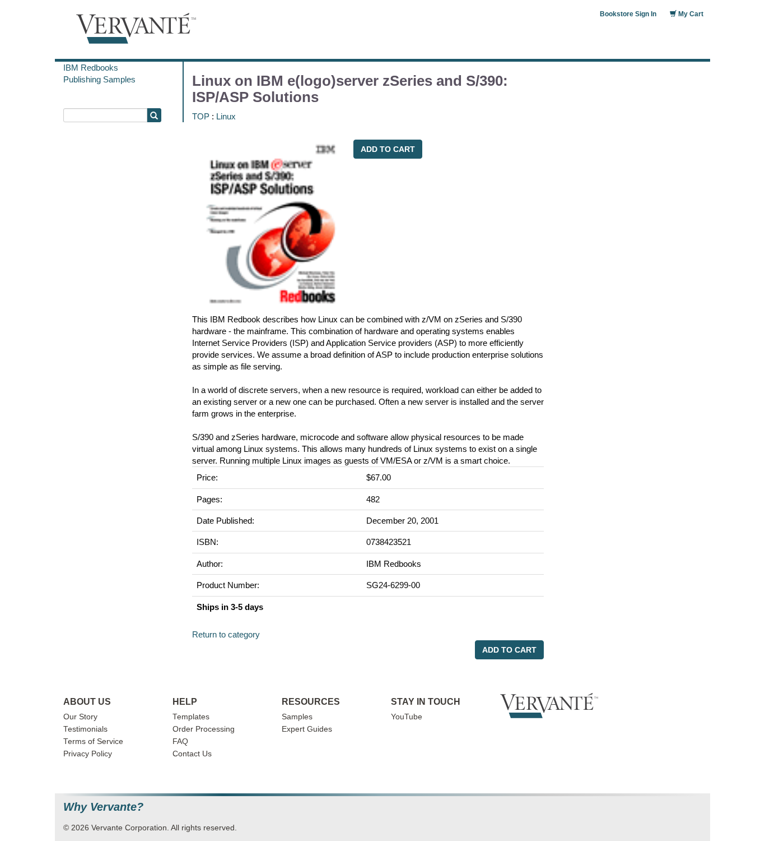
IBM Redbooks (90, 67)
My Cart (690, 14)
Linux (226, 116)
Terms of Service (93, 741)
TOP (200, 116)
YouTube (406, 717)
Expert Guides (307, 729)
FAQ (180, 741)
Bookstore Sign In (628, 14)
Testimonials (85, 729)
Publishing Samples (99, 79)
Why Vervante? (103, 807)
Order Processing (203, 729)
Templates (190, 717)
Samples (297, 717)
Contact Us (192, 754)
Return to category (226, 634)
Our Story (80, 717)
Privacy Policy (87, 754)
